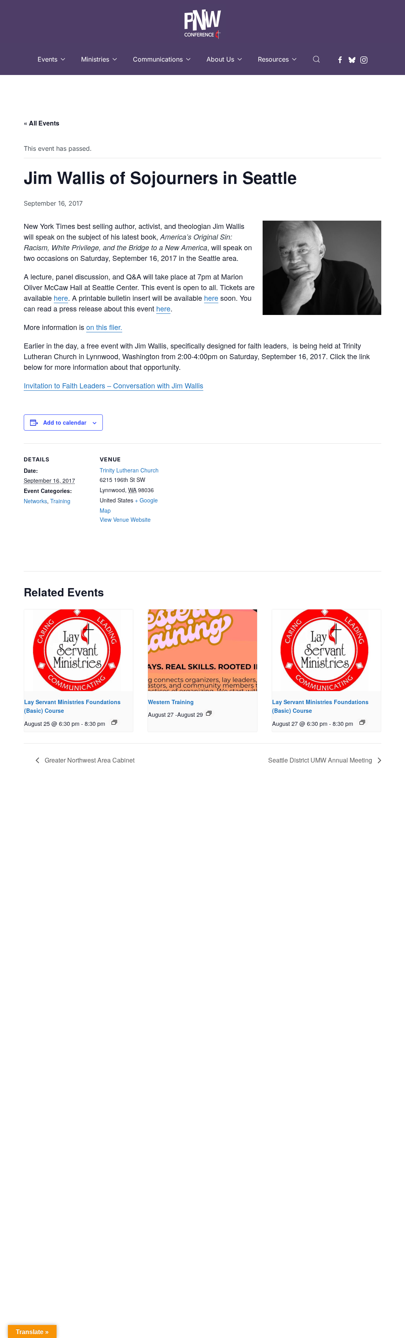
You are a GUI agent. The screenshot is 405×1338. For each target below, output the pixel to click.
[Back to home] (202, 21)
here (61, 297)
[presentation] (78, 650)
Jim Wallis (186, 385)
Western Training (171, 702)
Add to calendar (64, 422)
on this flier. (104, 327)
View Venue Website (125, 519)
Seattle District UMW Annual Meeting (321, 760)
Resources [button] (273, 59)
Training (60, 501)
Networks (35, 501)
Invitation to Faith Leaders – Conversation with (97, 385)
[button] (316, 59)
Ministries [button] (95, 59)
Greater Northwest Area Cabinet (88, 760)
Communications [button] (158, 59)
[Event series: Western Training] (209, 713)
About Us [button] (220, 59)
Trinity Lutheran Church (129, 470)
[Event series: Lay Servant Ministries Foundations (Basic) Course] (114, 722)
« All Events (41, 122)
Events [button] (47, 59)
